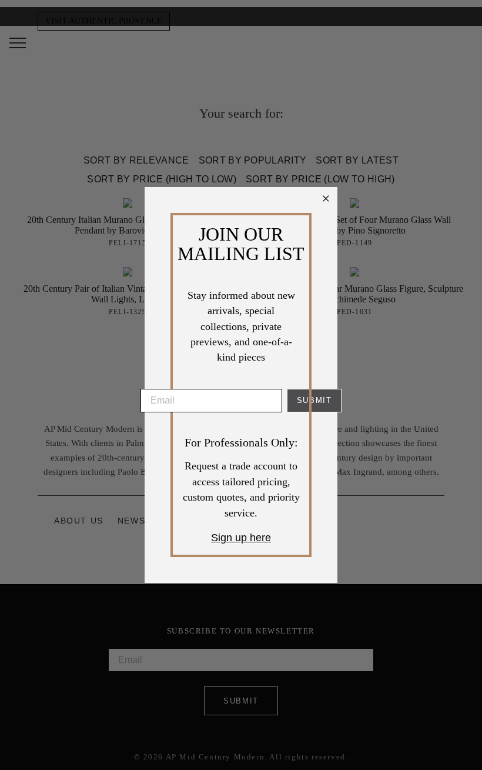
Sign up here (241, 538)
